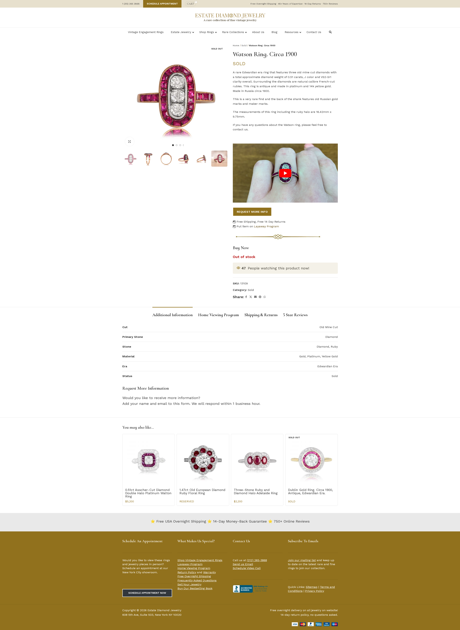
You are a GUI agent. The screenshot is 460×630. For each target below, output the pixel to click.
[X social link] (250, 297)
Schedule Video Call (247, 568)
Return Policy (186, 572)
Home (236, 45)
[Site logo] (230, 17)
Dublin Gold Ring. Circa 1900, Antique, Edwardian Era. (310, 491)
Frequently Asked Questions (197, 580)
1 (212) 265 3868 (131, 4)
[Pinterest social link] (260, 297)
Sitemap (311, 587)
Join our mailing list (302, 560)
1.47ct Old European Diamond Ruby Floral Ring (202, 491)
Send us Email (243, 564)
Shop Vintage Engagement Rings (199, 560)
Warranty (209, 572)
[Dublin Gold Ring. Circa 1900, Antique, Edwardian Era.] (311, 460)
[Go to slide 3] (180, 145)
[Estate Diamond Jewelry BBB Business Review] (251, 588)
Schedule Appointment (162, 3)
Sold (244, 45)
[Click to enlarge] (129, 141)
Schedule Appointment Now (147, 593)
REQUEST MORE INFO (252, 211)
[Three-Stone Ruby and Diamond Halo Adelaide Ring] (257, 460)
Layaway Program (266, 226)
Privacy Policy (314, 591)
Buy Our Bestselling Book (194, 588)
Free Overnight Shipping (194, 576)
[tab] (172, 313)
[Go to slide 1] (173, 145)
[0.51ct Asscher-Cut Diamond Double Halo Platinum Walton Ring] (149, 460)
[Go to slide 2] (176, 145)
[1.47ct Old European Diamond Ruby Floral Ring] (203, 460)
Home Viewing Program (193, 568)
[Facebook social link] (246, 297)
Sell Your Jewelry (189, 584)
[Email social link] (255, 297)
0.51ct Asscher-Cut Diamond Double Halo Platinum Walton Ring (148, 493)
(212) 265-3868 (257, 560)
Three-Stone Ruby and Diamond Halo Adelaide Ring (256, 491)
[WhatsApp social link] (264, 297)
